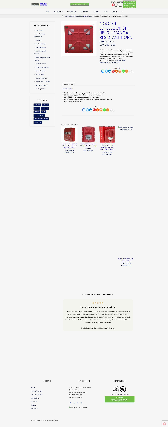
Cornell (37, 105)
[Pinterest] (113, 71)
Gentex (37, 108)
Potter (37, 111)
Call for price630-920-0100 (69, 151)
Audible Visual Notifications (83, 16)
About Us (34, 401)
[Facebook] (102, 71)
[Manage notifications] (164, 423)
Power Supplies (41, 71)
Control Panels (40, 44)
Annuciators (39, 30)
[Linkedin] (109, 71)
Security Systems (36, 394)
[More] (126, 71)
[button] (93, 24)
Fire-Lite (45, 105)
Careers (33, 405)
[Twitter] (106, 71)
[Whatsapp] (123, 71)
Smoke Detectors (41, 78)
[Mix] (119, 71)
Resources (34, 408)
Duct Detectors (41, 47)
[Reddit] (116, 71)
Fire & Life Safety (36, 391)
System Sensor (39, 115)
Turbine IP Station (41, 85)
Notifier (45, 108)
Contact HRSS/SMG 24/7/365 (79, 4)
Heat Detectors (41, 64)
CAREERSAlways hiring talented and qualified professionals (119, 399)
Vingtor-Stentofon (41, 118)
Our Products (69, 16)
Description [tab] (68, 84)
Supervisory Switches (43, 81)
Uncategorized (40, 89)
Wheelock (115, 62)
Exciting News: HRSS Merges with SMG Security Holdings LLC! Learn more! (129, 4)
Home (33, 387)
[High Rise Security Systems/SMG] (39, 4)
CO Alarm (39, 40)
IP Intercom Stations (42, 67)
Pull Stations (40, 74)
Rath (43, 111)
